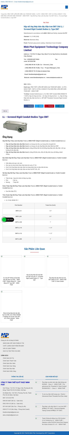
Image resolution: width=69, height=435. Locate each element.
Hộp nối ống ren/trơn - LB (36, 96)
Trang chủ (3, 14)
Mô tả (5, 111)
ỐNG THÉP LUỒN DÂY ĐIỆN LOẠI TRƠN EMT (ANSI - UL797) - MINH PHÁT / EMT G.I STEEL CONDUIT (35, 14)
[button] (66, 7)
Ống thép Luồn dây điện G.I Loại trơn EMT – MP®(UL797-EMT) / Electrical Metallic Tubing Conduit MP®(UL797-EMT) (54, 408)
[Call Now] (4, 220)
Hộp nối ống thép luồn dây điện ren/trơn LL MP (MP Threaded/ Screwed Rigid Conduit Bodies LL (45, 98)
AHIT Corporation (50, 433)
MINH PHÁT (32, 141)
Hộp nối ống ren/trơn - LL (52, 96)
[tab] (5, 111)
